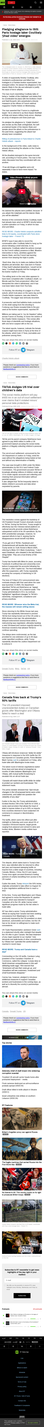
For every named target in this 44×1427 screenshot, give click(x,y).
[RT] (8, 1342)
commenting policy (23, 365)
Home (5, 25)
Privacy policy (22, 1386)
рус (17, 1338)
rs (35, 1338)
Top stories (7, 1043)
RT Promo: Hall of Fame (22, 1396)
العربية (3, 1338)
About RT (22, 1391)
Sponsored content (22, 1377)
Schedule (22, 1372)
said (14, 760)
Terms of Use (22, 1382)
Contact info (22, 1401)
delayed (25, 884)
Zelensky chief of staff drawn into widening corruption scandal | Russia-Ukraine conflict (23, 12)
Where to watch (22, 1368)
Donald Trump (8, 669)
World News (11, 25)
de (23, 1338)
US (28, 669)
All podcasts (37, 1309)
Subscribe (22, 1296)
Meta (17, 669)
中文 (40, 1338)
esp (10, 1338)
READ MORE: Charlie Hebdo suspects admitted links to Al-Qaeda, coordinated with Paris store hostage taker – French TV (21, 234)
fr (29, 1338)
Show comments (22, 377)
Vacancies (22, 1410)
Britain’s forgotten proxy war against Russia (19, 1132)
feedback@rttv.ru (9, 369)
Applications (22, 1363)
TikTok (23, 669)
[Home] (2, 2)
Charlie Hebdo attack (10, 358)
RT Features (7, 1105)
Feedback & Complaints (22, 1405)
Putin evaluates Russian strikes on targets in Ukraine (22, 18)
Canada (5, 1011)
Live (22, 1358)
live (11, 2)
